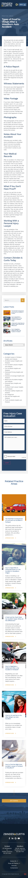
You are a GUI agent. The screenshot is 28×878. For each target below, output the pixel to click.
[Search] (23, 300)
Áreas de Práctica (13, 863)
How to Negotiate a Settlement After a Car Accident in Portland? (16, 330)
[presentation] (15, 456)
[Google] (15, 838)
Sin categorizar (9, 394)
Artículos (14, 865)
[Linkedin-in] (12, 838)
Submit (7, 463)
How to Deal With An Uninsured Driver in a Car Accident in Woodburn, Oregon (16, 318)
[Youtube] (19, 838)
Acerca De (13, 861)
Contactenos (14, 868)
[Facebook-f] (9, 838)
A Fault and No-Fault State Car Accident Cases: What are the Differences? (17, 324)
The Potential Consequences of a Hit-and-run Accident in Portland (17, 312)
